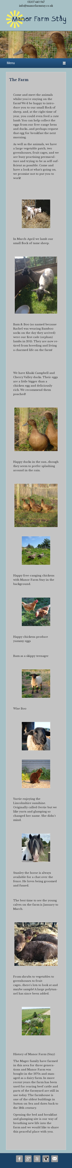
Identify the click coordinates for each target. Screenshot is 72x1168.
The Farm (18, 80)
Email (54, 1158)
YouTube (37, 1158)
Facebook (19, 1158)
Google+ (28, 1158)
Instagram (45, 1158)
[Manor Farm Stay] (36, 20)
